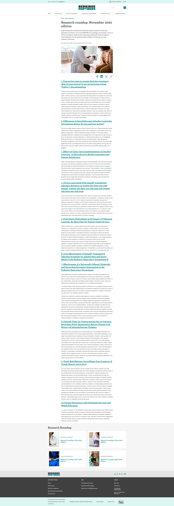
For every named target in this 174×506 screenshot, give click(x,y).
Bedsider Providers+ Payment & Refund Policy (81, 501)
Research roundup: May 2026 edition (71, 460)
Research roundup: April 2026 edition (111, 460)
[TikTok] (117, 474)
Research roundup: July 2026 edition (71, 441)
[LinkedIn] (100, 76)
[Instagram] (115, 474)
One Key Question (105, 166)
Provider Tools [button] (51, 493)
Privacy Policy (100, 501)
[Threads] (120, 474)
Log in (124, 1)
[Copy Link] (110, 76)
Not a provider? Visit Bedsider (119, 493)
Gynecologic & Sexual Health (89, 13)
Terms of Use (111, 501)
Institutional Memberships (87, 485)
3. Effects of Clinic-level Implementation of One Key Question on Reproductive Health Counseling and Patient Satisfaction (86, 154)
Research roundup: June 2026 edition (111, 441)
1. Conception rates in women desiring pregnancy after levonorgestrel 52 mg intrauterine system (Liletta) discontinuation (85, 84)
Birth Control (58, 13)
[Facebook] (96, 76)
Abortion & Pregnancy (71, 13)
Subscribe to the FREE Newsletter (89, 488)
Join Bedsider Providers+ (87, 483)
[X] (105, 76)
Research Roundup (69, 18)
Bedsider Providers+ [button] (120, 13)
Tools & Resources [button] (105, 13)
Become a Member (116, 1)
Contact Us (117, 485)
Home (49, 13)
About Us (116, 483)
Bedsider (61, 1)
